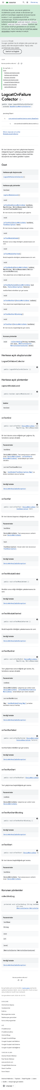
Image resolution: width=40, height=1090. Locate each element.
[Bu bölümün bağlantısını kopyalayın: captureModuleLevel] (22, 386)
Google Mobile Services (9, 1065)
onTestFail (8, 223)
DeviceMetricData (18, 205)
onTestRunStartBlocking (13, 314)
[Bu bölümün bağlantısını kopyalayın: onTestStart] (14, 845)
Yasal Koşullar (26, 1078)
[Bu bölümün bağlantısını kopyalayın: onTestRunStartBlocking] (25, 813)
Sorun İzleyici (6, 1071)
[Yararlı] (18, 63)
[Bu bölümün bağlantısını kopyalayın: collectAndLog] (16, 896)
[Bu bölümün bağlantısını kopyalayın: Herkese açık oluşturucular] (34, 355)
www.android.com (7, 1062)
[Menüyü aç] (3, 2)
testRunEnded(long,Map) (17, 703)
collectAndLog (16, 342)
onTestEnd (7, 205)
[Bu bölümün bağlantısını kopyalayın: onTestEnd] (13, 418)
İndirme (4, 1011)
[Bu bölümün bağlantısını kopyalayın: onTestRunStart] (17, 770)
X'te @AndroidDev (7, 1032)
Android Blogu (6, 1035)
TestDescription (9, 225)
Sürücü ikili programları (9, 1020)
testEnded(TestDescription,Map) (20, 472)
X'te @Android (6, 1029)
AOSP (3, 59)
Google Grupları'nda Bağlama (11, 1047)
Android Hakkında (7, 1078)
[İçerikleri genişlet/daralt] (12, 68)
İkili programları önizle (8, 1014)
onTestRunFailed (10, 285)
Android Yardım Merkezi (9, 1056)
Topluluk (17, 1078)
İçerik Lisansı (26, 988)
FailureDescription (15, 287)
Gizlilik (5, 1082)
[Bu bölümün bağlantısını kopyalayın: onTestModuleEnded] (22, 574)
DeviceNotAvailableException (15, 489)
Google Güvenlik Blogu (9, 1038)
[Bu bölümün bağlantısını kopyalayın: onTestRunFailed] (18, 730)
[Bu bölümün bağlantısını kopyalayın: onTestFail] (12, 499)
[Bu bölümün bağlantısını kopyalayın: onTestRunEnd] (16, 651)
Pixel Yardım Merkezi (8, 1059)
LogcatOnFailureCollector (13, 177)
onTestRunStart (9, 300)
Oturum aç (34, 2)
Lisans (34, 1078)
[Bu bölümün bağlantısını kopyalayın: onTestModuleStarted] (23, 614)
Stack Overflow (6, 1068)
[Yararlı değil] (21, 63)
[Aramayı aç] (23, 2)
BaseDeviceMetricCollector (20, 106)
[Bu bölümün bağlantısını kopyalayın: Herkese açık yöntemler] (30, 380)
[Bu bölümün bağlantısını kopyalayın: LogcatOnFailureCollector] (26, 361)
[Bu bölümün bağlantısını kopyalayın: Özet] (9, 165)
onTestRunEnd (9, 267)
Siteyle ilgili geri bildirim (16, 1082)
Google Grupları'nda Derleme (11, 1044)
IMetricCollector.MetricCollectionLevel (21, 345)
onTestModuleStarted (11, 254)
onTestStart (8, 324)
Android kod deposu (8, 1005)
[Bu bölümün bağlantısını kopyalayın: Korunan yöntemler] (25, 890)
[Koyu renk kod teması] (37, 367)
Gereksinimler (6, 1008)
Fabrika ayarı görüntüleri (9, 1017)
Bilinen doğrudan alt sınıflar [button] (11, 133)
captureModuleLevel (11, 195)
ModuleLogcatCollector (10, 134)
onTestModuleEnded (11, 238)
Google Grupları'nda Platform (11, 1041)
